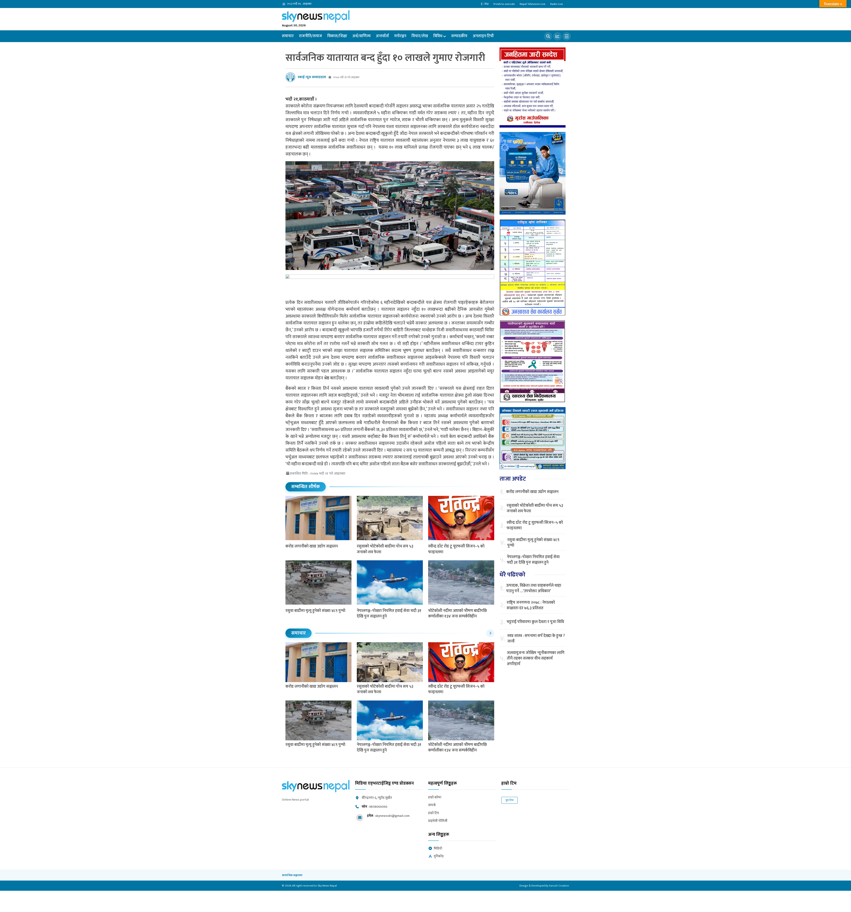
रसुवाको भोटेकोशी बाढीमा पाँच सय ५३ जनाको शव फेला (385, 549)
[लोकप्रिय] (557, 36)
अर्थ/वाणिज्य (361, 36)
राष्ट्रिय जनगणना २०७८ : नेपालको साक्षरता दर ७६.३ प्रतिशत (531, 605)
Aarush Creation (559, 885)
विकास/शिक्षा (337, 36)
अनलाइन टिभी (483, 36)
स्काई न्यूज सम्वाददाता (312, 77)
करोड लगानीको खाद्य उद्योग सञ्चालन (311, 546)
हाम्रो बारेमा (434, 797)
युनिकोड (439, 856)
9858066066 (378, 806)
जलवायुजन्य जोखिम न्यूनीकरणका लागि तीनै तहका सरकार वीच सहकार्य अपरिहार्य (535, 658)
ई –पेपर (485, 4)
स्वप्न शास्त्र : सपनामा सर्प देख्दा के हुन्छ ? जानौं (536, 638)
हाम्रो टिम (433, 813)
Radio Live (556, 4)
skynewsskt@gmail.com (392, 816)
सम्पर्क (432, 805)
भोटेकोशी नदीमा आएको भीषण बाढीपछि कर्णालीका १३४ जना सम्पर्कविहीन (457, 613)
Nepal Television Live (532, 4)
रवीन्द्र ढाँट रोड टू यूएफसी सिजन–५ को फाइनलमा (456, 549)
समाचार (288, 36)
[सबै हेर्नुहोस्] (490, 633)
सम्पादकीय (459, 36)
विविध (437, 36)
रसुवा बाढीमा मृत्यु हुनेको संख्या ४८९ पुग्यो (315, 610)
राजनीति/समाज (310, 36)
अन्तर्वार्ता (382, 36)
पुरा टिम (509, 800)
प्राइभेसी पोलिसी (437, 821)
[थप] (566, 36)
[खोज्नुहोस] (548, 36)
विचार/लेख (420, 36)
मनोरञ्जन (400, 36)
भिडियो (438, 848)
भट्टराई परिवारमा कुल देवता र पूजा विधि (535, 622)
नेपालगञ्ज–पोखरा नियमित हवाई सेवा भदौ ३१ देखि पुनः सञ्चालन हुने (389, 613)
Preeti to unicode (504, 4)
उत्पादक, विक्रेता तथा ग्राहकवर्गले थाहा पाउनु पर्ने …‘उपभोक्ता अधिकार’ (533, 588)
